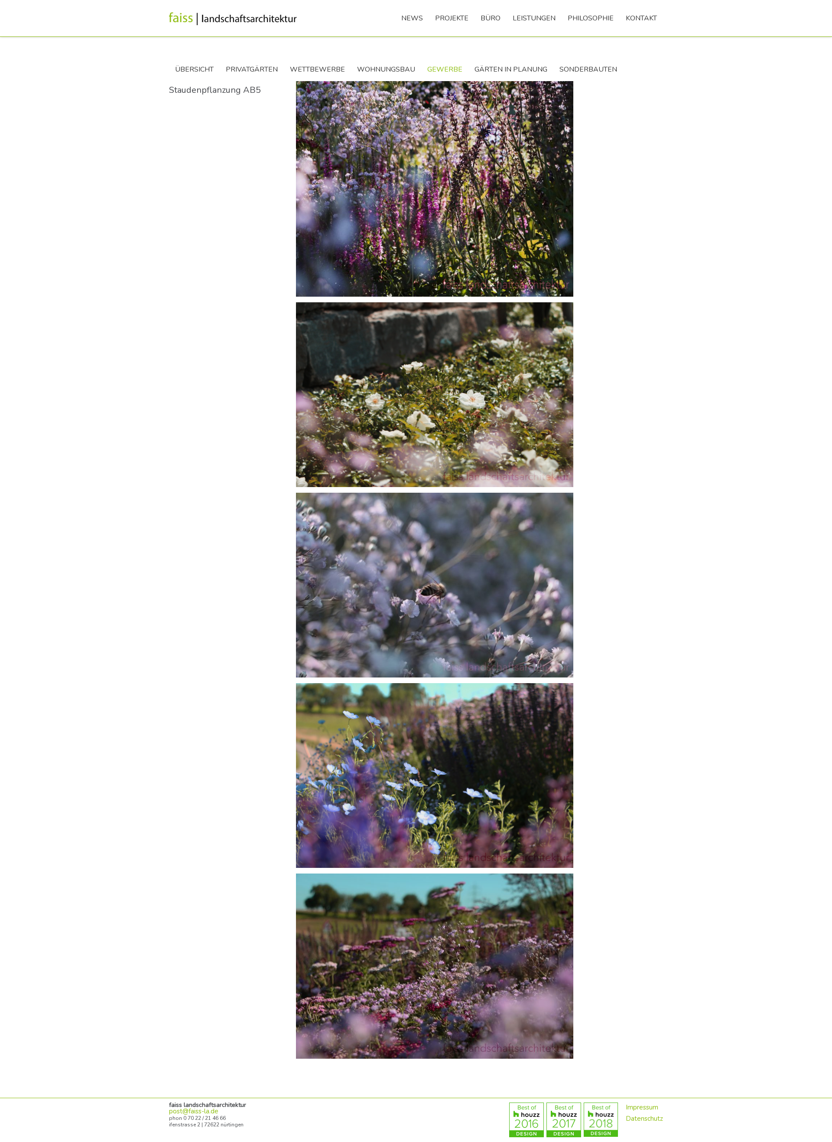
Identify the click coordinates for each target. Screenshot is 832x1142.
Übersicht (194, 69)
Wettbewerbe (317, 69)
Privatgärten (252, 69)
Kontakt (641, 18)
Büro (490, 18)
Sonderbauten (588, 69)
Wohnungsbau (386, 69)
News (412, 18)
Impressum (642, 1107)
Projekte (451, 18)
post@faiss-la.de (193, 1111)
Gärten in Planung (510, 69)
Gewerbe (444, 69)
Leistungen (534, 18)
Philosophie (591, 18)
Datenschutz (644, 1118)
